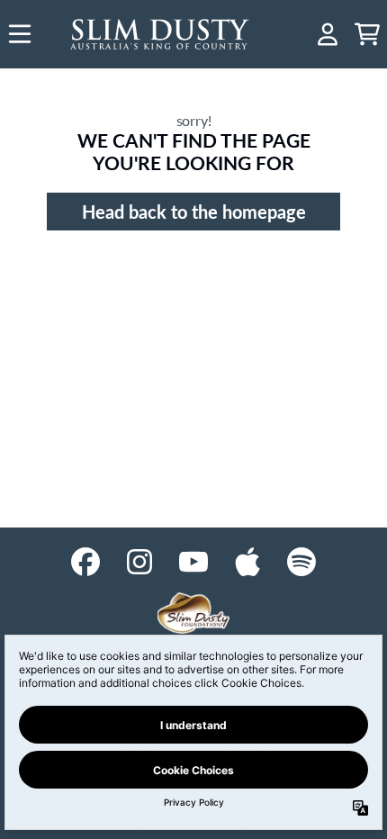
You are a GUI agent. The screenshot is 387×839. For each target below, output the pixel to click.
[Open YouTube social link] (193, 562)
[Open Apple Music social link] (247, 562)
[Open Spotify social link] (301, 562)
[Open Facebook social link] (85, 562)
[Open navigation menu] (20, 34)
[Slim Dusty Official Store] (160, 34)
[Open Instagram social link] (139, 562)
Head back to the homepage (194, 211)
